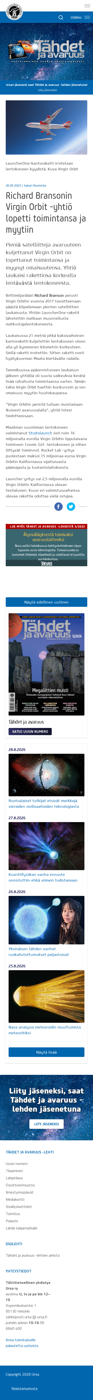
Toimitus (13, 1214)
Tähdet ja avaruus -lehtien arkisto (33, 1255)
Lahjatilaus (14, 1178)
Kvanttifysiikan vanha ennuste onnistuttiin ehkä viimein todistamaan (43, 877)
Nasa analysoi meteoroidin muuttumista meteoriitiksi (45, 1030)
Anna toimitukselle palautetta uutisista (22, 1342)
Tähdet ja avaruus (26, 721)
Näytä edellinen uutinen (46, 602)
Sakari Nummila (35, 185)
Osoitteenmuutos (20, 1185)
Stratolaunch (40, 433)
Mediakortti (15, 1199)
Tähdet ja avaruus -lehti (30, 1152)
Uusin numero (17, 1163)
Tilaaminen (14, 1171)
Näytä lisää (46, 1052)
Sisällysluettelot (19, 1206)
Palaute (12, 1221)
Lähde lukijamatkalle (21, 1228)
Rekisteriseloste (24, 1388)
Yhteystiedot (18, 1271)
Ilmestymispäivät (20, 1192)
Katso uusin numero (30, 731)
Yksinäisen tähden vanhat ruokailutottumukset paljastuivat (39, 951)
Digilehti (14, 1244)
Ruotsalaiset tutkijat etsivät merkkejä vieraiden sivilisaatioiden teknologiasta (44, 803)
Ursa (35, 1374)
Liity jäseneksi (46, 1124)
